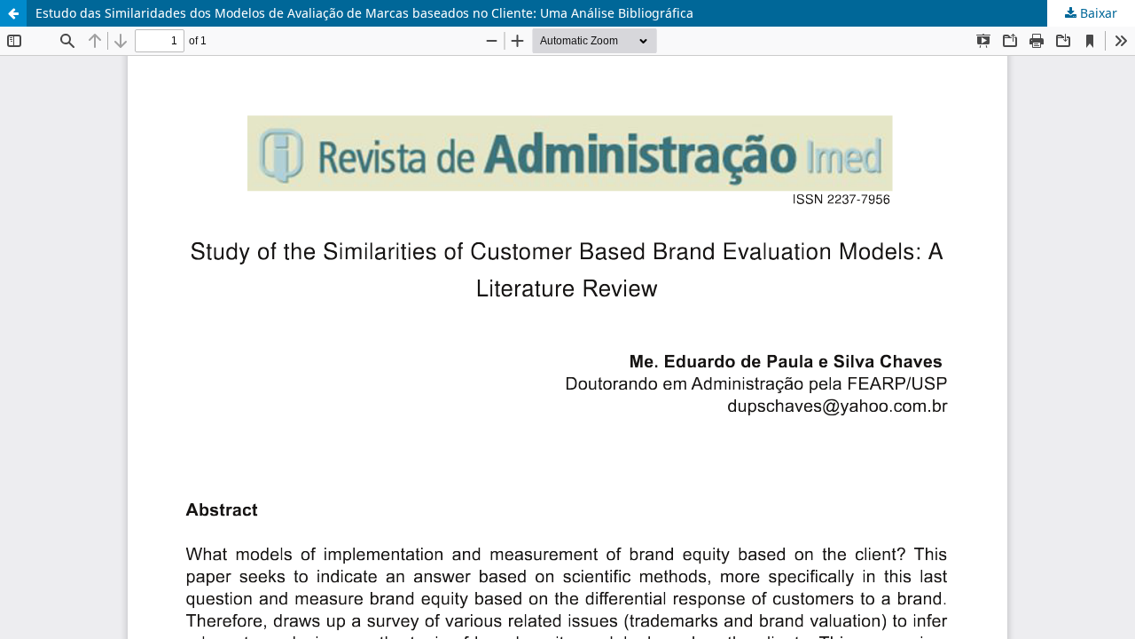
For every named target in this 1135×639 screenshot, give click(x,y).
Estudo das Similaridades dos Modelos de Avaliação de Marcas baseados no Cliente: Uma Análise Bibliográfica (364, 12)
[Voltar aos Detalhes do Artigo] (13, 13)
